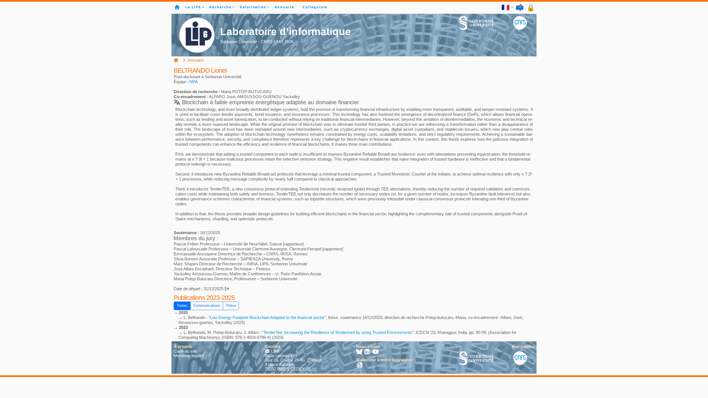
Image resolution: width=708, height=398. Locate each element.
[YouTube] (375, 352)
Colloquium (315, 7)
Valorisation (253, 7)
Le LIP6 (193, 7)
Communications (206, 306)
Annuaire (284, 7)
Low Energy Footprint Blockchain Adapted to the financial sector (267, 317)
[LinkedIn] (367, 352)
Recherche (220, 7)
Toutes (182, 306)
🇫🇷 (505, 7)
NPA (193, 81)
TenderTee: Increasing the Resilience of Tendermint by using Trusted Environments (337, 332)
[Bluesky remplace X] (359, 352)
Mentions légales (189, 355)
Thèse (231, 306)
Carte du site (185, 351)
